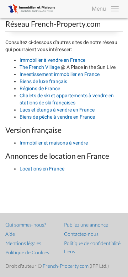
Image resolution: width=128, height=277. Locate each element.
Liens (69, 251)
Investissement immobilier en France (60, 74)
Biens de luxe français (43, 81)
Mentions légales (23, 243)
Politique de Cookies (27, 252)
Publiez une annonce (86, 225)
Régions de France (40, 88)
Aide (10, 234)
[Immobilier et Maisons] (30, 9)
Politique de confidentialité (92, 243)
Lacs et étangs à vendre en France (57, 110)
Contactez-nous (81, 234)
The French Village (40, 67)
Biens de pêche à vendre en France (57, 117)
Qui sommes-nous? (25, 225)
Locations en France (42, 169)
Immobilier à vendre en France (52, 60)
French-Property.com (66, 266)
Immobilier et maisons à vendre (54, 143)
